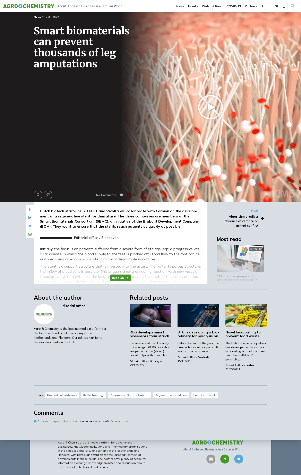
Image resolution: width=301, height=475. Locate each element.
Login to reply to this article (59, 421)
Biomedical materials (62, 395)
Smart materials (204, 395)
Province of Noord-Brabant (129, 395)
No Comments (106, 195)
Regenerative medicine (171, 395)
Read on (118, 278)
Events (193, 6)
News (180, 6)
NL (277, 6)
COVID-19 (234, 6)
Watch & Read (212, 6)
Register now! (119, 421)
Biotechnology (93, 395)
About (266, 6)
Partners (251, 6)
